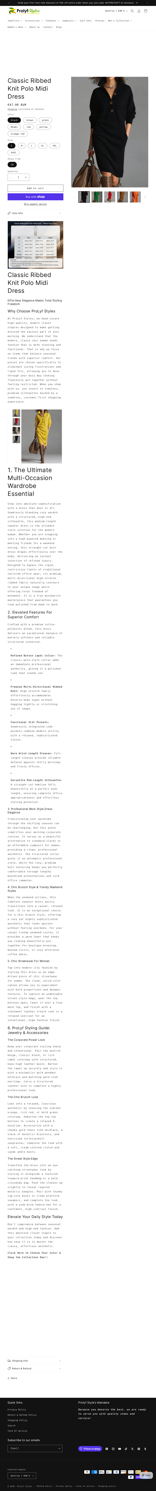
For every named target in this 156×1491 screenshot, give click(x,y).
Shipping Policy (17, 1420)
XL (42, 145)
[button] (14, 20)
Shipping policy (107, 1486)
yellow (43, 127)
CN (12, 164)
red (29, 127)
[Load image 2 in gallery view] (97, 197)
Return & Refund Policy (22, 1415)
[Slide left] (74, 197)
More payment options (35, 204)
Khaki (14, 127)
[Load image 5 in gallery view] (135, 197)
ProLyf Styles (24, 1486)
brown (30, 120)
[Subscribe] (59, 1448)
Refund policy (44, 1486)
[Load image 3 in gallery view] (109, 197)
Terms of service (85, 1486)
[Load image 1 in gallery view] (84, 197)
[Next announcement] (147, 3)
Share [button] (14, 1378)
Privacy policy (64, 1486)
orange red (18, 134)
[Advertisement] (78, 53)
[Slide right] (145, 197)
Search (12, 1425)
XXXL (13, 152)
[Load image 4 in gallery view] (122, 197)
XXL (55, 145)
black (14, 120)
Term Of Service (17, 1431)
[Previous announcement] (8, 3)
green (45, 120)
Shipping (12, 109)
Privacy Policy (17, 1409)
